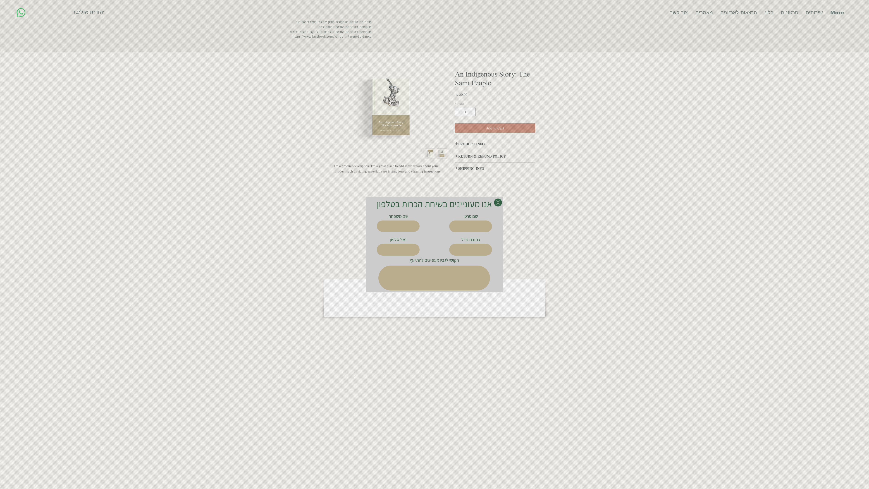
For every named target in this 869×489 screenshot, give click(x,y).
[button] (498, 202)
